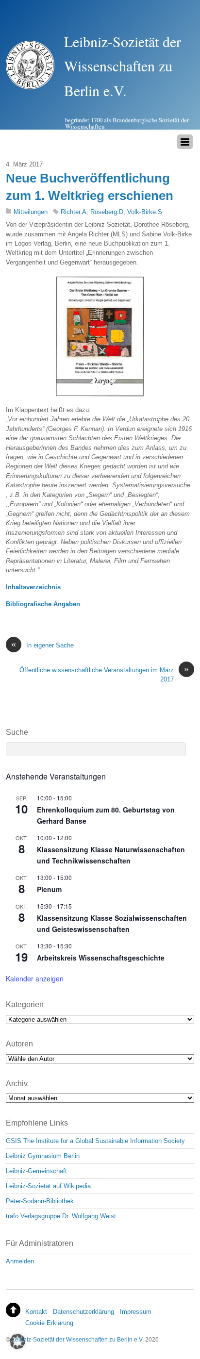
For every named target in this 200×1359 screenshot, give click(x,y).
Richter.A (73, 211)
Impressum (135, 1311)
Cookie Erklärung (49, 1322)
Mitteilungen (31, 211)
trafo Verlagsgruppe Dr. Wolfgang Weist (61, 1216)
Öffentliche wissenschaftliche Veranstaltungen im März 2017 (104, 674)
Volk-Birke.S (144, 211)
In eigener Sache (42, 645)
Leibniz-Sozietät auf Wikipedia (48, 1186)
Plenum (49, 889)
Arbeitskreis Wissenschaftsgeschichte (101, 957)
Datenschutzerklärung (83, 1311)
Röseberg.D (106, 211)
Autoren (19, 1044)
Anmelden (20, 1261)
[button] (17, 1341)
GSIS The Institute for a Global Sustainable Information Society (95, 1140)
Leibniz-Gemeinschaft (36, 1171)
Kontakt (36, 1311)
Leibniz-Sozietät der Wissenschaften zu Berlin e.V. (78, 1339)
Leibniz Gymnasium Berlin (43, 1156)
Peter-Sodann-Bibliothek (40, 1201)
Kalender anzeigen (35, 978)
